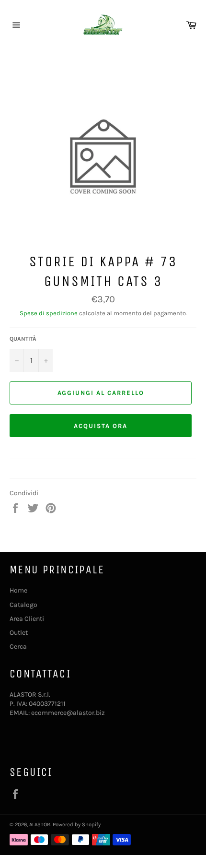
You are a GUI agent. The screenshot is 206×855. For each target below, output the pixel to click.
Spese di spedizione (49, 313)
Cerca (18, 646)
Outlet (19, 633)
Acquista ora (100, 425)
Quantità (23, 338)
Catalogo (23, 605)
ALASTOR (39, 824)
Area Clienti (27, 619)
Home (18, 590)
